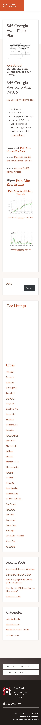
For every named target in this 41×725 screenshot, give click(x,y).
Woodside (10, 546)
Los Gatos (10, 441)
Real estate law (12, 624)
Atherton (10, 372)
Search (9, 283)
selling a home (12, 635)
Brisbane (10, 382)
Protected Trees (13, 596)
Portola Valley (12, 488)
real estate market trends (17, 630)
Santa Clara (11, 525)
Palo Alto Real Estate (18, 183)
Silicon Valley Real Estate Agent (26, 719)
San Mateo (10, 520)
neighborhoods (13, 619)
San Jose (10, 515)
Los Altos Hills (12, 435)
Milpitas (9, 456)
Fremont (10, 419)
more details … (18, 135)
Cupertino (10, 398)
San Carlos (10, 509)
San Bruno (11, 504)
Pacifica (9, 478)
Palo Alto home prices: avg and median (20, 217)
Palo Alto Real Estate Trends (20, 193)
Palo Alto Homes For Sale (19, 150)
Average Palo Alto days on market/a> (20, 250)
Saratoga (10, 531)
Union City (10, 541)
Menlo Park (11, 446)
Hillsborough (12, 425)
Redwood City (12, 494)
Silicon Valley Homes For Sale (27, 714)
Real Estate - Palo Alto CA (10, 5)
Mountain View (12, 467)
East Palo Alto (12, 409)
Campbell (10, 393)
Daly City (10, 404)
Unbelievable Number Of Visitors (20, 569)
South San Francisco (15, 536)
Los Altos (10, 430)
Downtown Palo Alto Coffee (18, 574)
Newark (9, 472)
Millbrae (9, 451)
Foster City (10, 414)
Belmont (10, 377)
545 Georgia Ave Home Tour (20, 100)
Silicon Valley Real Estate (28, 716)
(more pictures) (14, 65)
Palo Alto (10, 483)
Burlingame (11, 388)
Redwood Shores (13, 499)
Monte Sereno (12, 462)
